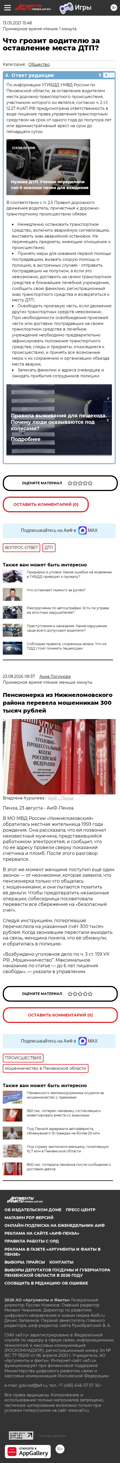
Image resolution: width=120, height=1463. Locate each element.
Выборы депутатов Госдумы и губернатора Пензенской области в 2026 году (57, 1272)
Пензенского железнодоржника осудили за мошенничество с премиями (65, 1095)
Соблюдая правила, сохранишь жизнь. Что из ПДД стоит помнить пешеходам (66, 646)
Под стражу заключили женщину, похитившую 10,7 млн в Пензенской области (68, 1149)
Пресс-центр (80, 1209)
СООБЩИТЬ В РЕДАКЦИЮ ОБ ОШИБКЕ (46, 1283)
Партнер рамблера (52, 1436)
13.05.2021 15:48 (17, 22)
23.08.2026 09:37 (19, 676)
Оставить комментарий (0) (45, 504)
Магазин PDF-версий (29, 1217)
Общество (39, 64)
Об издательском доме (32, 1209)
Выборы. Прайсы (24, 1262)
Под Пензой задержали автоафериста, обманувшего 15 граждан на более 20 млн (63, 1131)
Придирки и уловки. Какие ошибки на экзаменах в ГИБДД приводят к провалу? (69, 574)
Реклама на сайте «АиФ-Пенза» (41, 1233)
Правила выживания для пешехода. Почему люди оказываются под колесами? (59, 422)
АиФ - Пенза (60, 798)
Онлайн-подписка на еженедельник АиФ (54, 1225)
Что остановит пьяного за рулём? (56, 590)
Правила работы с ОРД (31, 1241)
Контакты (61, 1262)
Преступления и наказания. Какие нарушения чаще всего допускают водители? (67, 628)
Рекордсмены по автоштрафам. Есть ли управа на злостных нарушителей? (68, 610)
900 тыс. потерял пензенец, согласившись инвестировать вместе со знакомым (64, 1113)
